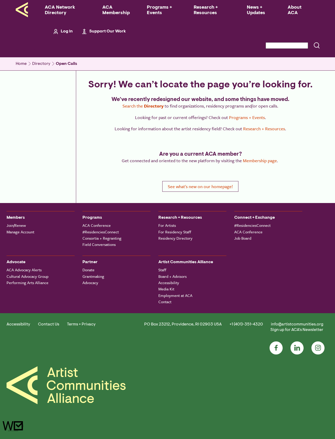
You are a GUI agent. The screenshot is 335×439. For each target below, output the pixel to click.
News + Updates (256, 10)
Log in (67, 31)
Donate (88, 270)
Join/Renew (16, 225)
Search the (143, 106)
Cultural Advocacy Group (27, 276)
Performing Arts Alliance (27, 282)
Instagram (318, 347)
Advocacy (90, 282)
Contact (164, 302)
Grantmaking (93, 276)
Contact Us (48, 324)
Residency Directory (175, 238)
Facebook (276, 347)
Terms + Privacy (81, 324)
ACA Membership (116, 10)
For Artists (167, 225)
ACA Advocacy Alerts (24, 270)
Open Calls (66, 64)
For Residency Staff (174, 232)
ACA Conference (96, 225)
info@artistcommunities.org (297, 324)
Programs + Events (159, 10)
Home (21, 64)
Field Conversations (99, 244)
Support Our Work (107, 31)
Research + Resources (206, 10)
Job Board (242, 238)
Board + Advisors (172, 276)
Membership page (260, 160)
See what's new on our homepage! (200, 186)
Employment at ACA (175, 295)
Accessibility (168, 282)
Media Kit (166, 289)
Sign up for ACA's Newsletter (296, 330)
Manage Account (20, 232)
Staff (162, 270)
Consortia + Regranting (101, 238)
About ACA (295, 10)
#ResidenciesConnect (100, 232)
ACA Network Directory (60, 10)
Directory (41, 64)
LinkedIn (297, 347)
